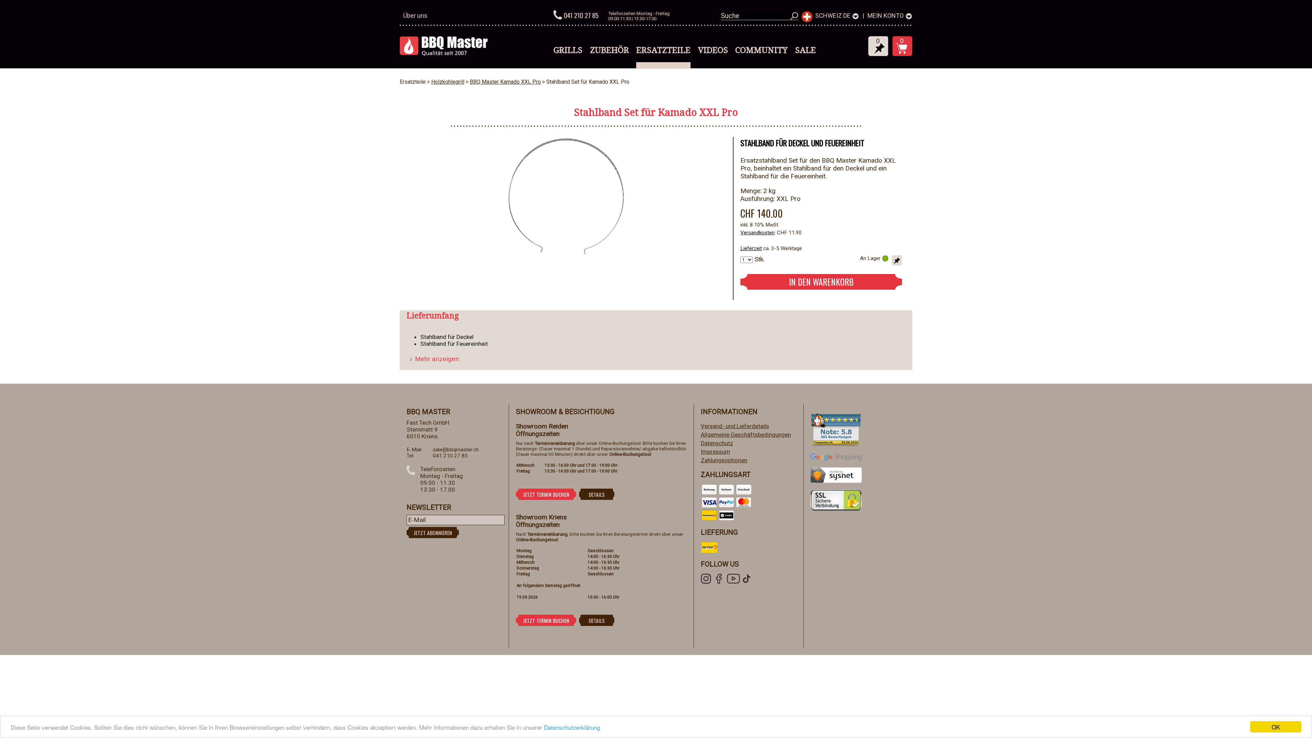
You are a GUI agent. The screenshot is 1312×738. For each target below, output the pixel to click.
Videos (713, 49)
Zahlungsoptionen (724, 460)
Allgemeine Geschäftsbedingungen (746, 434)
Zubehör (609, 49)
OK (1276, 727)
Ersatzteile (663, 49)
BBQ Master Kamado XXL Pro (505, 82)
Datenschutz (717, 443)
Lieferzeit (751, 248)
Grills (568, 49)
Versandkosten (757, 233)
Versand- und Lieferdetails (735, 426)
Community (761, 49)
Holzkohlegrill (447, 82)
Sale (805, 49)
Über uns (415, 15)
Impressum (715, 451)
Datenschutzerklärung (572, 727)
